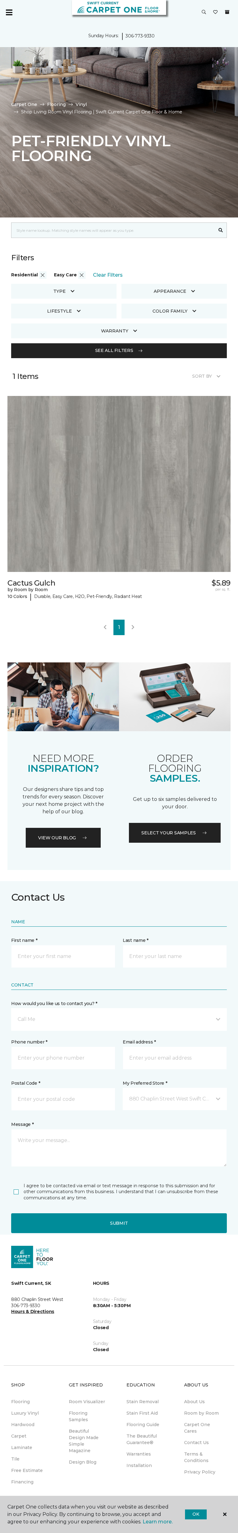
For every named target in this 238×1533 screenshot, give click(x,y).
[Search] (221, 230)
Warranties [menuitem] (138, 1454)
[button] (204, 12)
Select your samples (168, 833)
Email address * (139, 1042)
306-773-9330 (140, 36)
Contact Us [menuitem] (196, 1442)
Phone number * (29, 1042)
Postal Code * (25, 1083)
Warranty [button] (114, 331)
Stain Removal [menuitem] (142, 1401)
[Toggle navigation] (9, 12)
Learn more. (158, 1522)
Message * (22, 1124)
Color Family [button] (169, 311)
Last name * (135, 940)
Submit (119, 1223)
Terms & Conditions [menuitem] (196, 1457)
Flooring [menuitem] (20, 1401)
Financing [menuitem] (22, 1482)
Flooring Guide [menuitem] (142, 1424)
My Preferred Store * (145, 1083)
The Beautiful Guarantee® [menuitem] (141, 1439)
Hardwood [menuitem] (22, 1424)
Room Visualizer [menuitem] (87, 1401)
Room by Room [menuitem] (201, 1413)
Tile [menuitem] (15, 1459)
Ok (195, 1514)
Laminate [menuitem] (21, 1447)
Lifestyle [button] (59, 311)
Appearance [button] (170, 291)
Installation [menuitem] (139, 1465)
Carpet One (24, 104)
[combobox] (113, 230)
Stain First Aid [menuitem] (142, 1413)
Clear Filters (108, 275)
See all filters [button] (114, 350)
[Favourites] (215, 12)
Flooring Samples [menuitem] (78, 1416)
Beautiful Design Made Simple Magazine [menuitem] (84, 1440)
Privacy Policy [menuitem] (199, 1472)
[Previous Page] (105, 627)
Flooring (56, 104)
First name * (24, 940)
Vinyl (81, 104)
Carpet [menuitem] (18, 1436)
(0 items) (227, 12)
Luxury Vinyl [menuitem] (25, 1413)
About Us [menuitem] (194, 1401)
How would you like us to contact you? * (54, 1003)
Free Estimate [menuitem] (27, 1470)
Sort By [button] (202, 376)
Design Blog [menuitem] (82, 1462)
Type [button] (59, 291)
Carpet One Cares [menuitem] (197, 1428)
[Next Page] (133, 627)
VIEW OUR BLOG (57, 838)
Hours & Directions (32, 1311)
